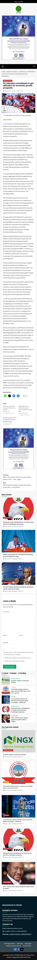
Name (5, 635)
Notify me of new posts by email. (15, 661)
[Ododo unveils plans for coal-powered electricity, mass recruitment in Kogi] (18, 541)
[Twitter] (21, 949)
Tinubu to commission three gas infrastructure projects (9, 407)
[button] (3, 66)
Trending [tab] (22, 673)
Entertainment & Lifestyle (13, 946)
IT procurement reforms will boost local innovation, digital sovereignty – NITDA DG (19, 700)
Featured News (14, 715)
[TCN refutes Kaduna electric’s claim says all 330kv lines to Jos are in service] (6, 690)
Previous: (17, 477)
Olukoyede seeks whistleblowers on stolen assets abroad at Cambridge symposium (20, 710)
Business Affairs (8, 90)
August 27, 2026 (17, 526)
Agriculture (28, 943)
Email (21, 635)
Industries (13, 687)
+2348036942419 (25, 934)
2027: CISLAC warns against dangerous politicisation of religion (19, 719)
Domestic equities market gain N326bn (14, 754)
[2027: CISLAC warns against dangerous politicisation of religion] (6, 718)
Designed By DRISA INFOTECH (21, 957)
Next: (17, 485)
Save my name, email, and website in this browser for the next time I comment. (18, 653)
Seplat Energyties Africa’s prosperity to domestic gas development (9, 419)
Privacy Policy (27, 946)
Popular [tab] (13, 673)
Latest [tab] (5, 673)
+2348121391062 (14, 934)
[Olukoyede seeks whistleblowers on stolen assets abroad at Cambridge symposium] (18, 509)
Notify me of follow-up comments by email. (18, 658)
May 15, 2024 (17, 90)
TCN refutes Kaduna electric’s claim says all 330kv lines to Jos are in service (20, 691)
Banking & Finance (15, 678)
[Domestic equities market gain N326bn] (6, 680)
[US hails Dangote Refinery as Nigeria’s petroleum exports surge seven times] (18, 573)
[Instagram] (15, 949)
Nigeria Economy (8, 80)
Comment (6, 611)
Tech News (13, 696)
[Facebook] (18, 949)
